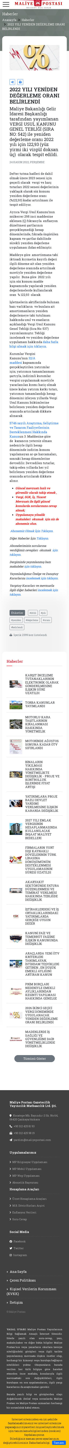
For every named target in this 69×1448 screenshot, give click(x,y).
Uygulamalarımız (23, 1152)
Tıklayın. (42, 538)
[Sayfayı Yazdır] (20, 82)
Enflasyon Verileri (24, 1212)
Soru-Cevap (19, 1219)
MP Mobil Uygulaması (27, 1169)
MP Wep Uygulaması (26, 1175)
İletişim (16, 1302)
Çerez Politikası (23, 1280)
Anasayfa (9, 20)
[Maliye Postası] (34, 4)
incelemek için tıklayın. (42, 578)
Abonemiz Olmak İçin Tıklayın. (31, 531)
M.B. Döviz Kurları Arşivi (28, 1205)
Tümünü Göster (34, 1058)
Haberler (28, 20)
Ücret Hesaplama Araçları (29, 1199)
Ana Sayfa (18, 1271)
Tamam (59, 1442)
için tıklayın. (33, 566)
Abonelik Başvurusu (25, 1182)
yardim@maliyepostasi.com (32, 1140)
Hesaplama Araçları (24, 1189)
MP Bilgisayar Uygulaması (29, 1162)
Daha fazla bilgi (39, 1442)
